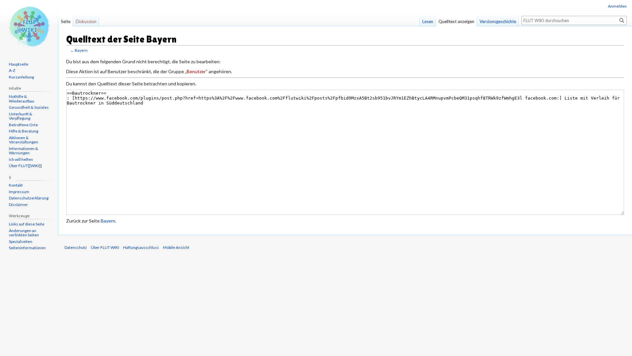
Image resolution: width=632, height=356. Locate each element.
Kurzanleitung (21, 76)
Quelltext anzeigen (456, 21)
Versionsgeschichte (498, 21)
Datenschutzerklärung (28, 197)
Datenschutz (76, 247)
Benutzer (196, 71)
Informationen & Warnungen (23, 151)
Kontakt (16, 185)
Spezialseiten (20, 241)
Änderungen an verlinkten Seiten (24, 233)
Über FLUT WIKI (105, 247)
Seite (65, 21)
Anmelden (617, 6)
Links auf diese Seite (26, 224)
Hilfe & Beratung (23, 131)
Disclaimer (18, 204)
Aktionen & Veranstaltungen (23, 140)
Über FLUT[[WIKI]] (25, 165)
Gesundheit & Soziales (29, 107)
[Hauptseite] (29, 26)
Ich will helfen (21, 159)
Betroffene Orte (23, 124)
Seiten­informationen (27, 247)
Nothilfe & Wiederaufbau (21, 99)
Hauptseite (18, 64)
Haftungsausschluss (141, 247)
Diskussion (86, 21)
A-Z (12, 70)
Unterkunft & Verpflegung (20, 116)
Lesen (427, 21)
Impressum (19, 191)
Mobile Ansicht (176, 247)
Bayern (81, 50)
